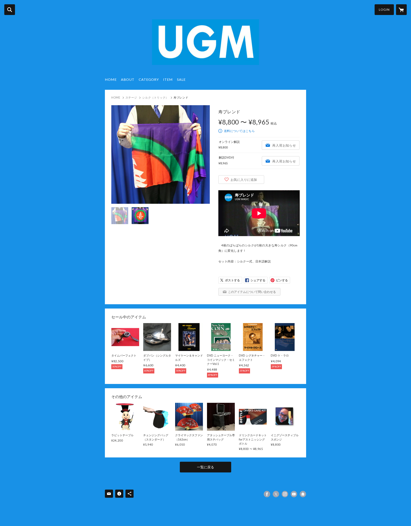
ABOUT (127, 79)
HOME (111, 79)
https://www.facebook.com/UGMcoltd (267, 494)
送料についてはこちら (239, 131)
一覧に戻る (205, 467)
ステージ (131, 97)
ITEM (168, 79)
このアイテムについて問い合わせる (252, 292)
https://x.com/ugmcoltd (276, 494)
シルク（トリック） (155, 97)
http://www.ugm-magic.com (303, 494)
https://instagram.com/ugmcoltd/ (285, 494)
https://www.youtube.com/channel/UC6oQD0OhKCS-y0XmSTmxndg (294, 494)
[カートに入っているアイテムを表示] (401, 9)
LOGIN (384, 9)
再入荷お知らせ (284, 145)
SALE (181, 79)
